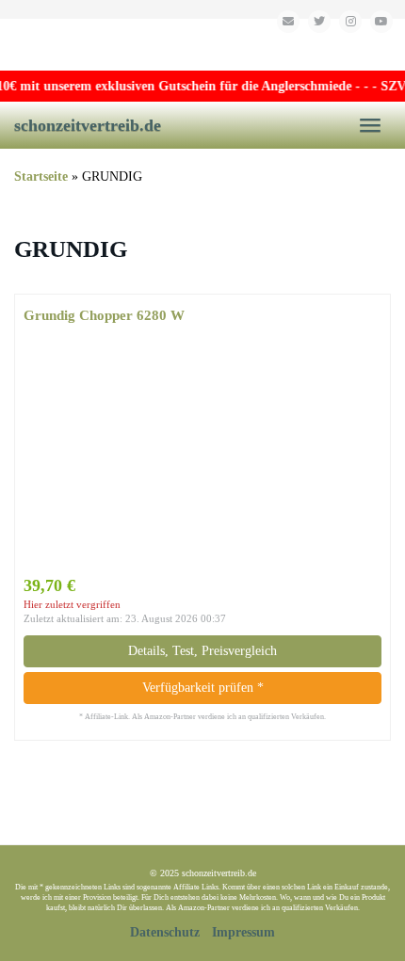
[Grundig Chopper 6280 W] (202, 450)
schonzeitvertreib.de (87, 125)
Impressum (243, 932)
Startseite (41, 176)
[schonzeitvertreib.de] (202, 45)
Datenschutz (165, 932)
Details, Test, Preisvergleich (202, 651)
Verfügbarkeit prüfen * (203, 688)
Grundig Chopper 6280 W (104, 315)
